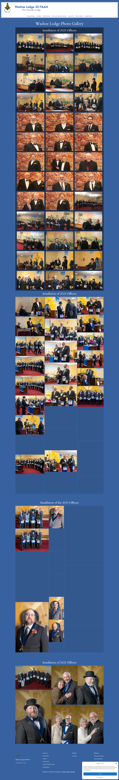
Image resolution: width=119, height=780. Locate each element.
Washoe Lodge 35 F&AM (31, 7)
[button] (116, 763)
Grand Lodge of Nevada (68, 772)
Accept (100, 774)
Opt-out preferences (99, 777)
